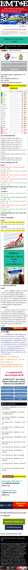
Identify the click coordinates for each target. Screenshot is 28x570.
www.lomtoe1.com (13, 10)
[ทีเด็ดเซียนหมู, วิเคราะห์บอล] (14, 329)
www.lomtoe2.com (22, 10)
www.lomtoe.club (20, 8)
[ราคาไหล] (14, 241)
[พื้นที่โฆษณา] (14, 258)
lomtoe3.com (4, 543)
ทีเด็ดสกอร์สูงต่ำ (8, 476)
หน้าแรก (3, 31)
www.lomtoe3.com (14, 11)
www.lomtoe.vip (4, 10)
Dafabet (5, 85)
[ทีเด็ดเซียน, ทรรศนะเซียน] (14, 275)
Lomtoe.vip (6, 62)
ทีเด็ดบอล (22, 553)
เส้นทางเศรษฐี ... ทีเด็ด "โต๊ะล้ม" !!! (11, 481)
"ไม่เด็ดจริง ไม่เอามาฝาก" (9, 490)
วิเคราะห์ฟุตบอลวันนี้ (12, 31)
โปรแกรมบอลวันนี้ (20, 547)
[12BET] (13, 568)
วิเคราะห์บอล (16, 543)
